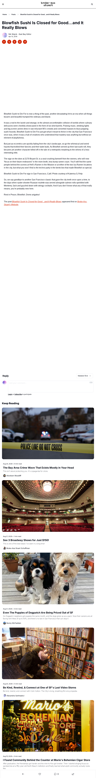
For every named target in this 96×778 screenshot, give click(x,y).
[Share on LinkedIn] (20, 42)
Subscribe (18, 394)
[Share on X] (9, 42)
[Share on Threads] (14, 42)
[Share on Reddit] (25, 42)
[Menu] (3, 4)
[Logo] (48, 4)
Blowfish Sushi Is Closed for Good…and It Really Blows (37, 202)
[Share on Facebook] (4, 42)
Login (10, 394)
